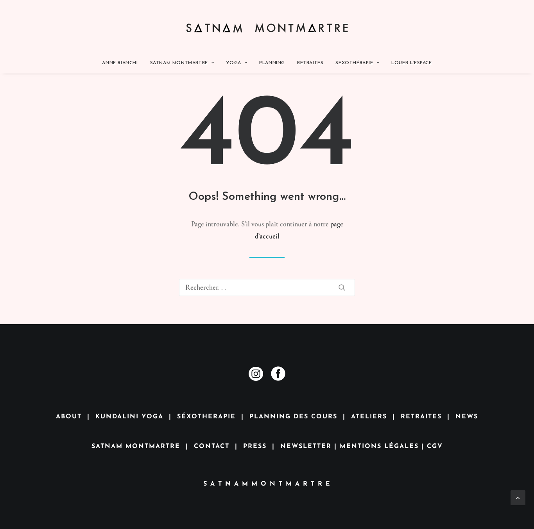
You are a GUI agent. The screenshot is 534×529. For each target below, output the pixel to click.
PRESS (255, 446)
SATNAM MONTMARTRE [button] (179, 63)
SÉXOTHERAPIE (206, 417)
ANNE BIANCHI (120, 63)
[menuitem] (122, 63)
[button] (342, 287)
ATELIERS (369, 417)
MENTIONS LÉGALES (379, 446)
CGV (435, 446)
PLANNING (272, 63)
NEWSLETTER (306, 446)
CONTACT (211, 446)
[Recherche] (267, 287)
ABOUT (69, 417)
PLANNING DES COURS (293, 417)
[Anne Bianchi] (267, 26)
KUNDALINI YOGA (129, 417)
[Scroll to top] (518, 496)
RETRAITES (310, 63)
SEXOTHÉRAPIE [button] (354, 63)
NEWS (466, 417)
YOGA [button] (233, 63)
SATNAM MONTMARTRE (135, 446)
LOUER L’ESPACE (411, 63)
